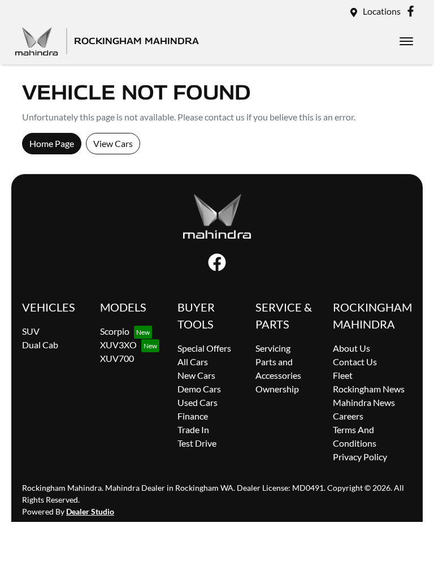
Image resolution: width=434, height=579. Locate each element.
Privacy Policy (360, 456)
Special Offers (204, 348)
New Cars (196, 375)
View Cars (113, 143)
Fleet (343, 375)
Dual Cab (40, 344)
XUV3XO (118, 344)
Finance (192, 416)
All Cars (192, 361)
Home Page (51, 143)
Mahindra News (364, 402)
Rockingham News (369, 388)
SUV (31, 331)
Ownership (277, 388)
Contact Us (355, 361)
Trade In (193, 429)
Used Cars (197, 402)
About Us (351, 348)
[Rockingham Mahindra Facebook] (412, 11)
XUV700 (117, 358)
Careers (348, 416)
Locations (382, 11)
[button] (406, 41)
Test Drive (196, 443)
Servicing (272, 348)
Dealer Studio (90, 511)
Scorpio (114, 331)
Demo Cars (199, 388)
